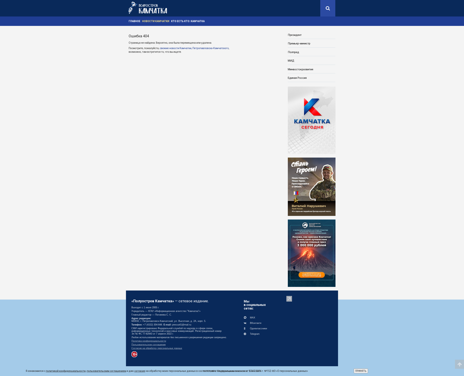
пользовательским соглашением (106, 370)
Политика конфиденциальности (148, 341)
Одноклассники (258, 328)
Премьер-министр (299, 43)
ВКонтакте (255, 323)
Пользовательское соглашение (148, 344)
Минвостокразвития (300, 69)
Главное (134, 21)
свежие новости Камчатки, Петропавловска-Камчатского (194, 48)
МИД (291, 60)
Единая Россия (297, 78)
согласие (139, 370)
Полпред (293, 52)
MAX (252, 317)
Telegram (254, 334)
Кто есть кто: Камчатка (188, 21)
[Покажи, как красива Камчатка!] (311, 252)
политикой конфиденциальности (66, 370)
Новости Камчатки (155, 21)
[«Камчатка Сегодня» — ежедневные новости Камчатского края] (311, 119)
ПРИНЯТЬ (360, 370)
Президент (295, 35)
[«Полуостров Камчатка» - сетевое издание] (147, 7)
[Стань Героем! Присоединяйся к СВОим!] (311, 186)
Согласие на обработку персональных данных (156, 348)
